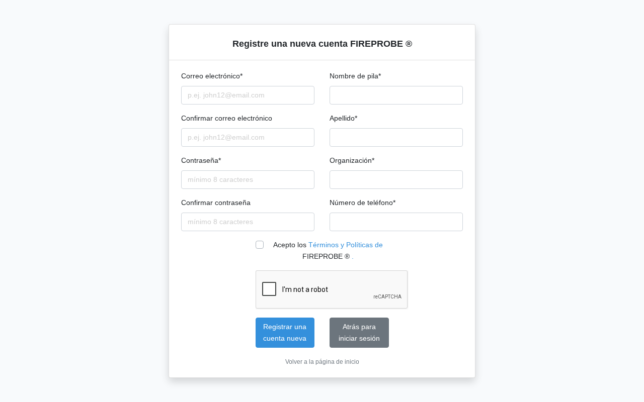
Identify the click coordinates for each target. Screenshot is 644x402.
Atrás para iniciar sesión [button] (359, 332)
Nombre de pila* (355, 76)
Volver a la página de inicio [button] (322, 362)
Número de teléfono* (362, 202)
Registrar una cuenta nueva (284, 332)
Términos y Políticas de (345, 245)
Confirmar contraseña (216, 202)
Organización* (352, 160)
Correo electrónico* (212, 76)
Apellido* (343, 118)
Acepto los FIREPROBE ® (328, 250)
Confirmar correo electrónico (226, 118)
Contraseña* (201, 160)
